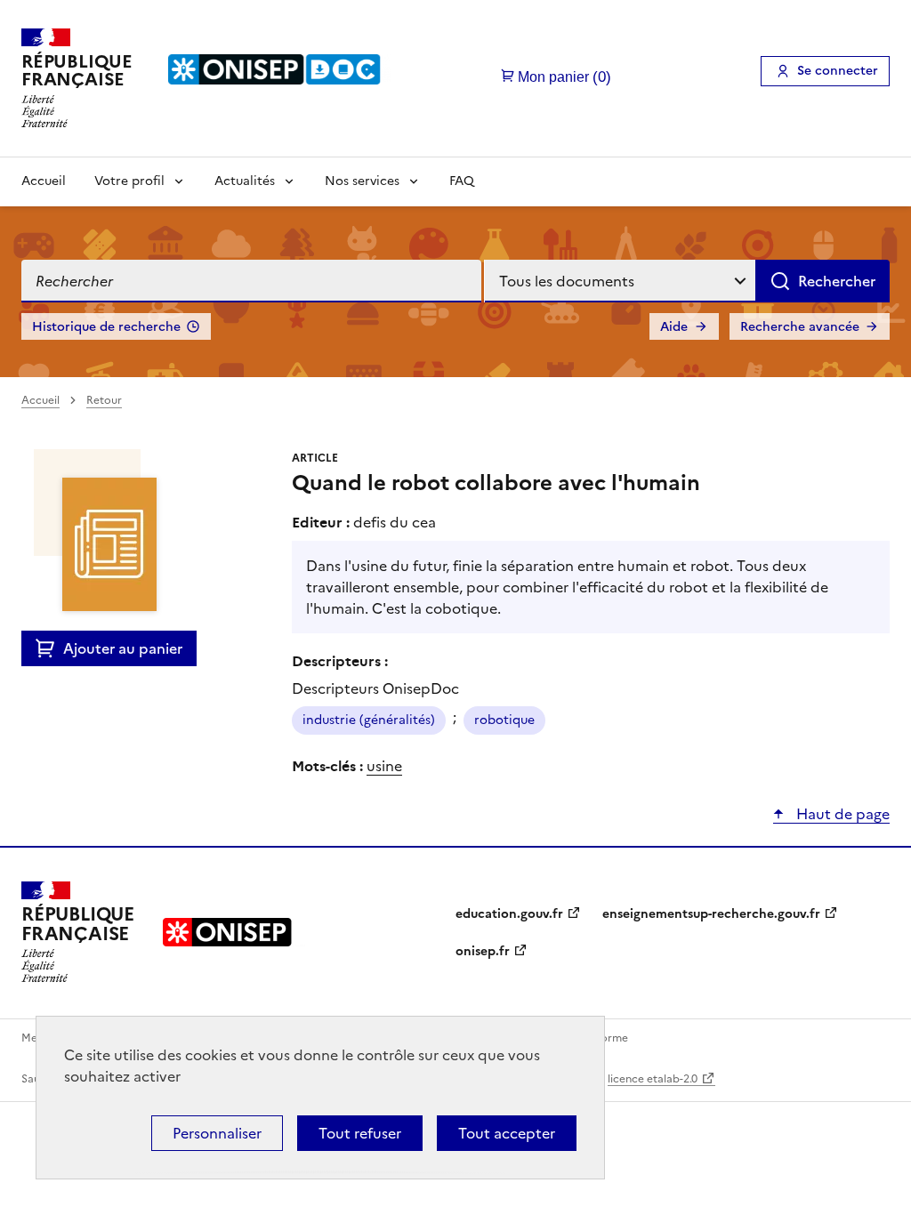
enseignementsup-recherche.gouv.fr (711, 914)
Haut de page (841, 814)
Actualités (244, 181)
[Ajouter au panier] (49, 648)
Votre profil (129, 181)
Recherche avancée (799, 327)
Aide (674, 327)
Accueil (43, 181)
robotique (504, 720)
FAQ (461, 181)
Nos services (362, 181)
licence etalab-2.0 (652, 1079)
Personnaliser (217, 1133)
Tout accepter (506, 1133)
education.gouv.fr (509, 914)
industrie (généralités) (368, 720)
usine (384, 765)
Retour (104, 400)
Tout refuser (359, 1133)
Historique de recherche (106, 327)
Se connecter (837, 70)
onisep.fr (483, 951)
